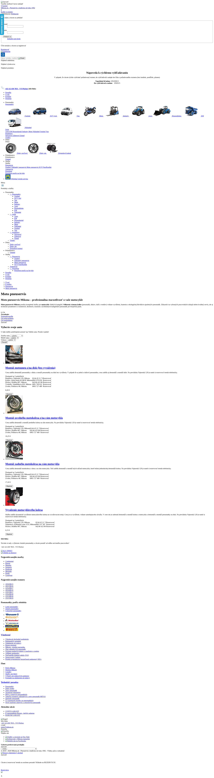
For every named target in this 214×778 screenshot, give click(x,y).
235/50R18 (9, 596)
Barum (7, 563)
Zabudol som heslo (14, 39)
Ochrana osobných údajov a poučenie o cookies (22, 651)
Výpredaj (4, 6)
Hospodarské (17, 132)
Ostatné (8, 159)
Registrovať (5, 49)
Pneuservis (9, 165)
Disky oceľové (22, 153)
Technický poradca (9, 682)
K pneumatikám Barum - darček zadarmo (19, 713)
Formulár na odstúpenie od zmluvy (17, 678)
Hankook (8, 569)
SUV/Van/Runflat (45, 167)
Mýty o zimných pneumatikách (16, 694)
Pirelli (7, 573)
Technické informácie (13, 692)
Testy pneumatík (11, 690)
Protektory (9, 134)
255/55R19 (9, 598)
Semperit (8, 567)
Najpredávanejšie (7, 316)
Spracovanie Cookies (12, 657)
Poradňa (8, 92)
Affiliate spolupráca (12, 653)
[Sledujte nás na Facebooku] (15, 741)
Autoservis (9, 169)
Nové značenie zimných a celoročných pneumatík (22, 702)
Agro (150, 116)
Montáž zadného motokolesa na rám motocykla (32, 463)
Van (78, 116)
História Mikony (11, 670)
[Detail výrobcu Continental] (12, 618)
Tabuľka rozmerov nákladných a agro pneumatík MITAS (25, 696)
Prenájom (8, 171)
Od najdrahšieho (6, 320)
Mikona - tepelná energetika (15, 647)
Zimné (22, 136)
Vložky (8, 138)
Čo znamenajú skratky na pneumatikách (19, 700)
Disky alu (43, 153)
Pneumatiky (9, 104)
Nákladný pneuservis (19, 167)
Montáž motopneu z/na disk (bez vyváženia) (30, 367)
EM (202, 116)
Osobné (27, 116)
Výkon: (3, 340)
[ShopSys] (12, 753)
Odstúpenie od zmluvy (13, 643)
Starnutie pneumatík (12, 698)
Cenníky (8, 672)
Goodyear (8, 575)
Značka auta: (5, 336)
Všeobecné (5, 635)
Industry (125, 116)
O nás (7, 94)
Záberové (16, 136)
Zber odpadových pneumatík (15, 649)
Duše (7, 130)
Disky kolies (9, 688)
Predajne (8, 98)
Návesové (9, 136)
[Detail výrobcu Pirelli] (11, 630)
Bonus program (10, 645)
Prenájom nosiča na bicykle (15, 173)
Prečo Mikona (10, 668)
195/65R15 (9, 584)
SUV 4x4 (53, 116)
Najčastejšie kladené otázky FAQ (17, 655)
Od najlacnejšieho (7, 318)
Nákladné (28, 127)
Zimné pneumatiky (12, 609)
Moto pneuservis (33, 167)
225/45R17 (9, 588)
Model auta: (5, 338)
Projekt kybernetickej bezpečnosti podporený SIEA (23, 659)
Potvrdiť (4, 342)
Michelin (8, 571)
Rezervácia (5, 770)
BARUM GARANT (12, 715)
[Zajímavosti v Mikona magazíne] (17, 739)
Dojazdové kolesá (64, 153)
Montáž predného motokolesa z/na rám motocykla (34, 417)
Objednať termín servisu (19, 179)
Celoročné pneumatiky (13, 611)
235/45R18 (9, 594)
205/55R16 (9, 586)
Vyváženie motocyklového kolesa (24, 509)
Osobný (8, 167)
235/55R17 (9, 592)
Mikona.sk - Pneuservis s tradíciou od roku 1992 (18, 8)
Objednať (9, 394)
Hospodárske (177, 116)
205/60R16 (9, 590)
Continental (9, 561)
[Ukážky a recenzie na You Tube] (17, 737)
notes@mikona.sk (7, 727)
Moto (101, 116)
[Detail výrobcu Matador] (12, 621)
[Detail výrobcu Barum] (12, 615)
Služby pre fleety (11, 674)
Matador (8, 565)
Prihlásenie (15, 14)
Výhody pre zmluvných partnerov (17, 676)
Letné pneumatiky (11, 607)
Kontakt (8, 96)
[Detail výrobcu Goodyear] (12, 627)
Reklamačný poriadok (13, 641)
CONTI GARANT (12, 711)
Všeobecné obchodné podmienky (17, 639)
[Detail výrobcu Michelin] (12, 624)
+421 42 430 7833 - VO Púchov (17, 89)
